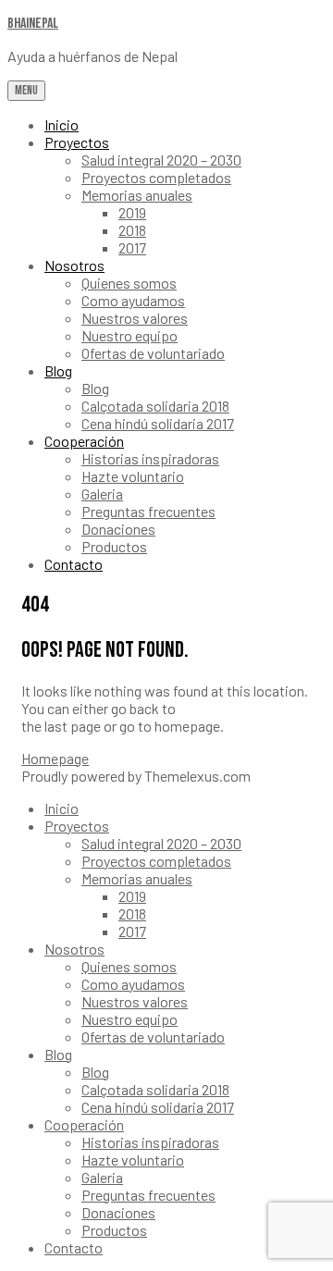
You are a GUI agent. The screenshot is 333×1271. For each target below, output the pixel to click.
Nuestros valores (134, 318)
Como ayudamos (133, 300)
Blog (58, 370)
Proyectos (76, 142)
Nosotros (74, 265)
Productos (114, 546)
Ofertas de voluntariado (153, 353)
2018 (132, 230)
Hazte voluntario (132, 476)
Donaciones (118, 528)
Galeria (102, 493)
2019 (132, 212)
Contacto (73, 564)
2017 (132, 247)
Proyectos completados (156, 177)
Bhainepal (32, 23)
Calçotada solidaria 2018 (155, 405)
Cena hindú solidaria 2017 (157, 423)
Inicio (61, 124)
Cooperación (84, 441)
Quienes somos (129, 282)
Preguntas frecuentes (148, 511)
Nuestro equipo (129, 335)
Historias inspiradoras (150, 458)
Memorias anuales (136, 195)
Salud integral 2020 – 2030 (161, 159)
